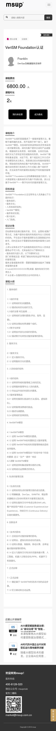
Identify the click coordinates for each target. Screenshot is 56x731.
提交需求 (53, 715)
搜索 (48, 17)
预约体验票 (18, 114)
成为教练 (38, 114)
